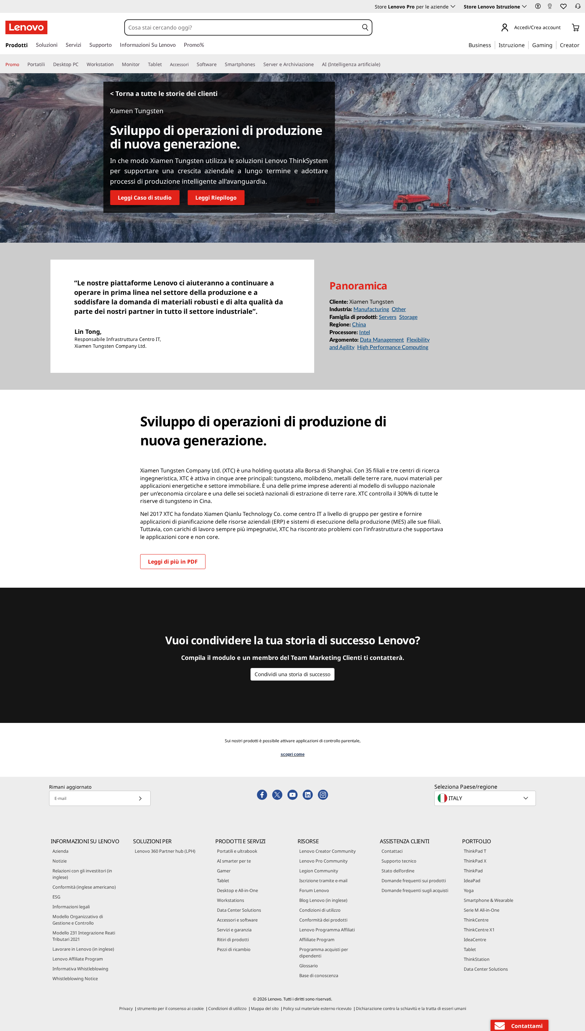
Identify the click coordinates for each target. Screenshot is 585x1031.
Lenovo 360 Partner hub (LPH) (165, 851)
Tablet (223, 880)
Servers (387, 317)
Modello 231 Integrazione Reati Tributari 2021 (83, 936)
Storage (408, 317)
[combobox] (242, 27)
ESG (56, 897)
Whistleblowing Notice (75, 978)
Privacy (126, 1008)
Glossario (308, 966)
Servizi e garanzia (234, 930)
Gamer (224, 871)
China (359, 324)
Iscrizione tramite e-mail (323, 880)
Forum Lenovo (314, 890)
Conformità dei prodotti (323, 920)
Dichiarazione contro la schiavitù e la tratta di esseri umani (411, 1008)
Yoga (469, 890)
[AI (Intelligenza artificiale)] (383, 64)
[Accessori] (191, 65)
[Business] (493, 45)
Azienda (60, 851)
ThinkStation (477, 959)
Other (399, 309)
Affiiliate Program (316, 939)
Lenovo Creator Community (327, 851)
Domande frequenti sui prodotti (414, 880)
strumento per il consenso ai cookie (170, 1008)
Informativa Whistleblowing (80, 969)
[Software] (219, 64)
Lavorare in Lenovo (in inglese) (83, 949)
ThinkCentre (476, 920)
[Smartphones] (258, 64)
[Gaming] (554, 45)
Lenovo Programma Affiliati (327, 930)
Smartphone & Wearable (488, 900)
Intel (364, 332)
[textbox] (486, 798)
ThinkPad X (475, 861)
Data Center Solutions (239, 910)
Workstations (230, 900)
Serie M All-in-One (481, 910)
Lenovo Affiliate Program (77, 959)
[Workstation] (116, 64)
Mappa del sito (265, 1008)
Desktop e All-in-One (237, 890)
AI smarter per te (234, 861)
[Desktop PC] (81, 64)
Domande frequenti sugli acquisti (415, 890)
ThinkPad (473, 871)
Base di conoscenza (318, 975)
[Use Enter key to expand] (565, 28)
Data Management (382, 340)
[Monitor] (142, 64)
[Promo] (22, 65)
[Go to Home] (26, 27)
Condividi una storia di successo (292, 674)
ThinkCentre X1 (479, 930)
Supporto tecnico (399, 861)
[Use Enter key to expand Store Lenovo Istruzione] (524, 6)
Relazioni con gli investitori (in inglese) (82, 874)
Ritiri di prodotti (233, 939)
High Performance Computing (392, 347)
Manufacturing (371, 309)
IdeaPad (472, 880)
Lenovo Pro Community (323, 861)
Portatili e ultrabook (237, 851)
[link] (549, 8)
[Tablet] (164, 64)
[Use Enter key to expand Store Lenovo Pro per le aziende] (453, 6)
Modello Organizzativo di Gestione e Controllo (77, 919)
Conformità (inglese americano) (84, 887)
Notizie (59, 861)
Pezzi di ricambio (234, 949)
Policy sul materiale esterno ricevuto (317, 1008)
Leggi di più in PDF (173, 561)
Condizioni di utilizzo (320, 910)
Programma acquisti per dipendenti (323, 952)
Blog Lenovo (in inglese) (323, 900)
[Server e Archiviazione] (317, 64)
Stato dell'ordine (398, 871)
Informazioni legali (71, 907)
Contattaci (392, 851)
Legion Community (318, 871)
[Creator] (582, 45)
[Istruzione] (527, 45)
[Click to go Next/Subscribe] (140, 798)
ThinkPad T (475, 851)
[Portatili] (48, 64)
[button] (538, 6)
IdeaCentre (475, 939)
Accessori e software (237, 920)
